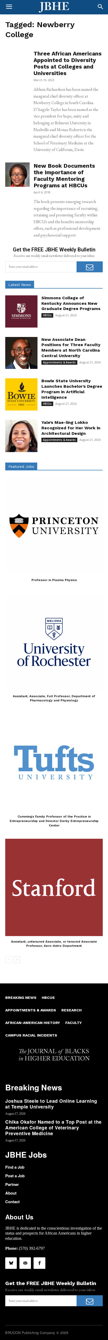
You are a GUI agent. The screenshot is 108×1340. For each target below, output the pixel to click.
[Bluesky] (11, 1263)
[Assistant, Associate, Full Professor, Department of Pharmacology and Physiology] (54, 642)
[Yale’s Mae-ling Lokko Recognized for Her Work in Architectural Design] (21, 436)
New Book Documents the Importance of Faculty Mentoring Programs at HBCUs (64, 175)
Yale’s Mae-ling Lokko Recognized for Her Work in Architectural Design (70, 428)
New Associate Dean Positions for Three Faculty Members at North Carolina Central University (70, 347)
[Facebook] (39, 1263)
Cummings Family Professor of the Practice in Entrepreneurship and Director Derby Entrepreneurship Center (54, 821)
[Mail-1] (25, 1263)
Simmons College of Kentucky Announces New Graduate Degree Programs (70, 303)
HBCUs (47, 315)
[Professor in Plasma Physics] (54, 526)
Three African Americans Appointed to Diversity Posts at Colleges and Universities (67, 63)
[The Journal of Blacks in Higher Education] (54, 7)
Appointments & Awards (59, 362)
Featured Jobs (21, 466)
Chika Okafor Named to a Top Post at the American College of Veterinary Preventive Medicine (53, 1127)
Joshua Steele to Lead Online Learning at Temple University (51, 1103)
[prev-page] (8, 959)
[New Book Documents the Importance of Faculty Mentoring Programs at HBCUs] (17, 174)
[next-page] (17, 959)
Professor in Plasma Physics (54, 580)
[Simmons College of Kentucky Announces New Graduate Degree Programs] (21, 311)
